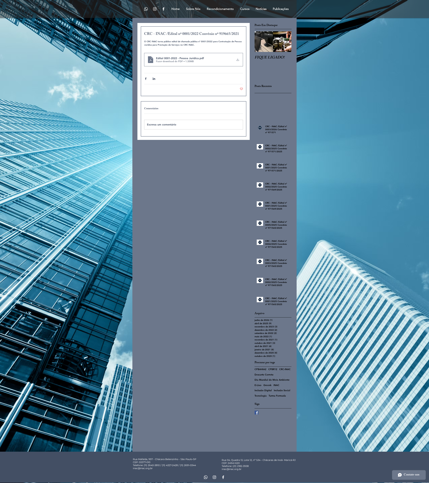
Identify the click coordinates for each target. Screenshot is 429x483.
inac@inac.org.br (143, 468)
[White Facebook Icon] (163, 9)
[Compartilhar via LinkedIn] (154, 78)
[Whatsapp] (146, 9)
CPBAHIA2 (260, 369)
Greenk (267, 385)
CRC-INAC (285, 369)
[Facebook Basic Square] (256, 412)
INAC (276, 385)
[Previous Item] (259, 41)
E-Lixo (258, 385)
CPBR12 (272, 369)
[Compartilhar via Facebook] (145, 78)
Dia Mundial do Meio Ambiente (272, 379)
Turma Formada (277, 395)
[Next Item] (286, 41)
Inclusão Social (282, 390)
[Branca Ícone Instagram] (154, 9)
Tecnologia (261, 395)
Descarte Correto (264, 374)
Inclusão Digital (263, 390)
